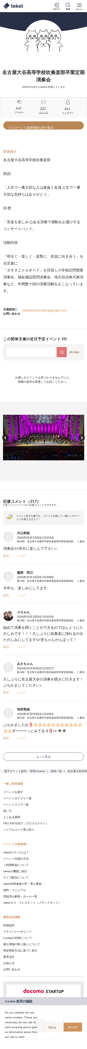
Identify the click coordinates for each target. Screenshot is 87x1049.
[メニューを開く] (79, 6)
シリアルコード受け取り (18, 829)
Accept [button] (73, 1027)
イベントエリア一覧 (16, 804)
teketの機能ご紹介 (15, 871)
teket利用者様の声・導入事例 (22, 883)
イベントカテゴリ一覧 (17, 798)
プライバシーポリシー (17, 931)
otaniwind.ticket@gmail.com (44, 310)
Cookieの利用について (17, 938)
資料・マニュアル (14, 890)
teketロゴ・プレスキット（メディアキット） (32, 902)
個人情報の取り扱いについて (21, 944)
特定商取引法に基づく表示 (20, 950)
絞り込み (74, 352)
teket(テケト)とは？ (16, 852)
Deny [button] (52, 1027)
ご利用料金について (16, 865)
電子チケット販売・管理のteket (24, 771)
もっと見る (43, 756)
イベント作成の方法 (16, 858)
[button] (5, 1042)
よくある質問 (11, 817)
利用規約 (9, 925)
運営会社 (9, 956)
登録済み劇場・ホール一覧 (20, 896)
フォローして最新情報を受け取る (31, 127)
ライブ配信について (16, 877)
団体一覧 (56, 771)
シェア (21, 555)
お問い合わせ (11, 969)
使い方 (7, 810)
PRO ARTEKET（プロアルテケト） (26, 823)
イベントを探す (13, 792)
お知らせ (9, 963)
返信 (6, 555)
